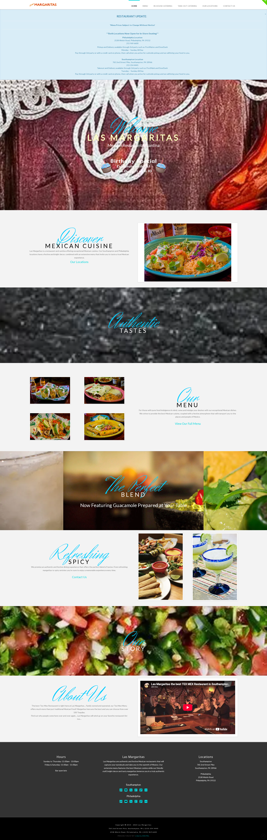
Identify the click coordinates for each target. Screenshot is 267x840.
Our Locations (79, 262)
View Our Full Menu (188, 423)
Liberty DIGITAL (142, 836)
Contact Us (79, 577)
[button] (264, 2)
